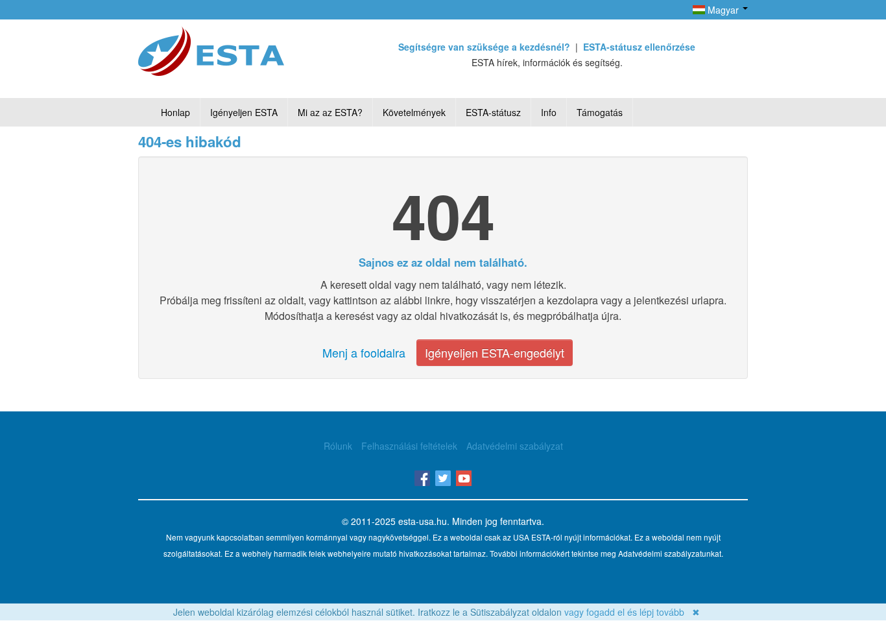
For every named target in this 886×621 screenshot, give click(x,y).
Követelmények (414, 112)
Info (549, 112)
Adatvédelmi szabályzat (514, 445)
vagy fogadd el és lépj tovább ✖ (632, 611)
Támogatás (600, 112)
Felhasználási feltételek (409, 445)
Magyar (723, 9)
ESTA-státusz (493, 112)
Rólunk (338, 445)
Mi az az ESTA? (330, 112)
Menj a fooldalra (363, 352)
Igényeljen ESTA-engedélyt (494, 352)
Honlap (175, 112)
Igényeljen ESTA (244, 112)
